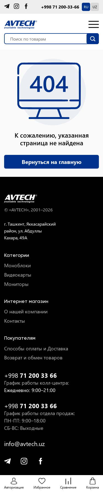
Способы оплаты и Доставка (36, 348)
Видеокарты (17, 275)
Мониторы (16, 284)
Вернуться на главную (52, 161)
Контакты (14, 321)
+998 (30, 375)
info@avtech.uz (24, 443)
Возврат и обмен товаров (33, 357)
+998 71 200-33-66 (60, 7)
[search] (93, 38)
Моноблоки (17, 265)
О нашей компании (26, 311)
